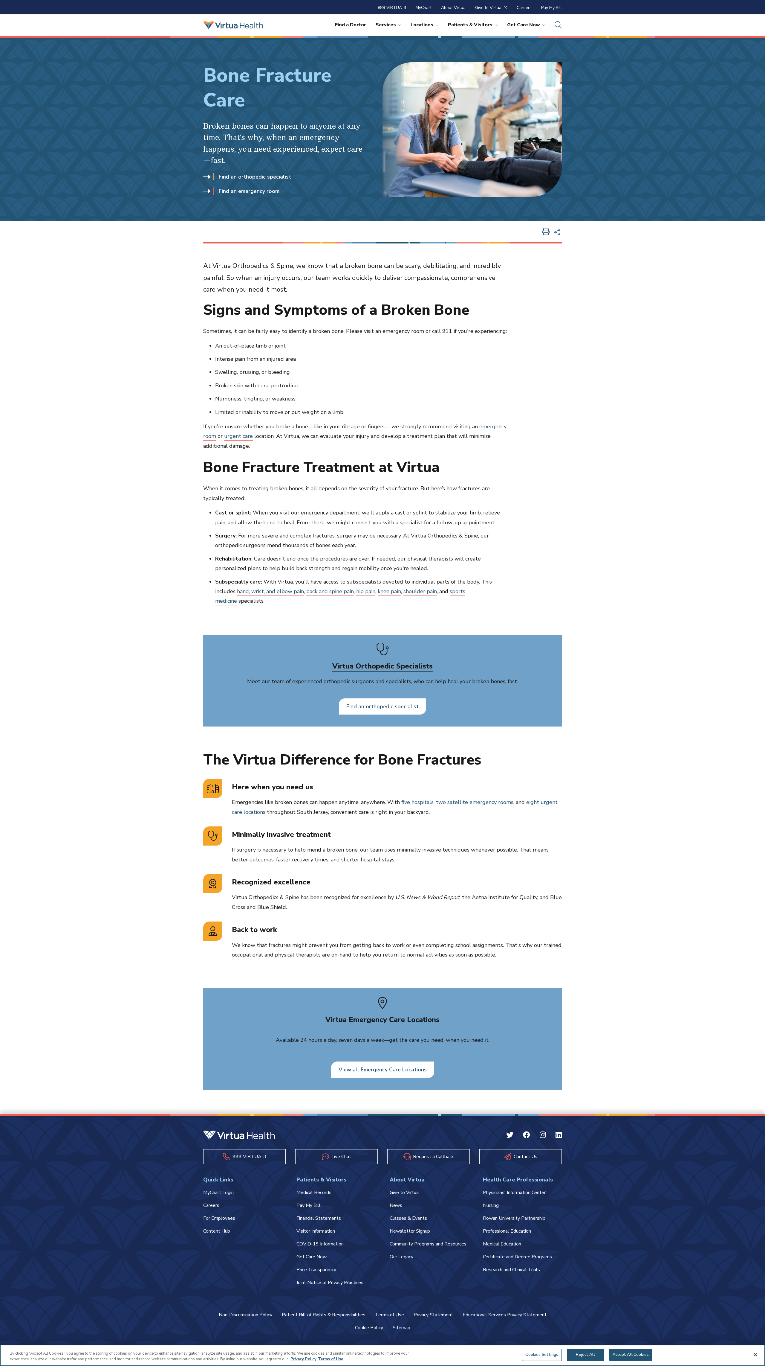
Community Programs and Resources (428, 1244)
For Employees (219, 1218)
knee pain (389, 591)
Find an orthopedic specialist (255, 176)
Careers (524, 7)
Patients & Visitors (470, 25)
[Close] (755, 1354)
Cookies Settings (541, 1354)
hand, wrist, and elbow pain (270, 591)
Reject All (585, 1354)
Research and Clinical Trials (511, 1269)
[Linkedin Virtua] (559, 1135)
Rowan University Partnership (514, 1218)
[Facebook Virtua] (526, 1135)
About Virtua (453, 7)
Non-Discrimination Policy (245, 1315)
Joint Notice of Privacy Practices (329, 1282)
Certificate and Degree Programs (517, 1257)
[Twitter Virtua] (509, 1135)
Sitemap (401, 1327)
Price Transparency (316, 1269)
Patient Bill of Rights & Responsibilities (323, 1315)
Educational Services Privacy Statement (505, 1315)
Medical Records (313, 1192)
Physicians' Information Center (514, 1192)
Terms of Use (389, 1315)
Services (386, 25)
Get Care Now (523, 25)
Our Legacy (401, 1257)
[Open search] (558, 25)
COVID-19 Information (320, 1244)
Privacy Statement (433, 1315)
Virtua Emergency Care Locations (382, 1019)
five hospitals (417, 802)
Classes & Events (408, 1218)
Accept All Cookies (631, 1354)
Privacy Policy (303, 1359)
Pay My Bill (551, 7)
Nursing (491, 1205)
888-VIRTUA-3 (392, 7)
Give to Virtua (488, 7)
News (396, 1205)
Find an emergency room (249, 191)
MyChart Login (218, 1192)
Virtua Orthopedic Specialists (382, 666)
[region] (382, 1355)
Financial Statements (318, 1218)
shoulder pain (420, 591)
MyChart (424, 7)
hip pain (365, 591)
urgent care (238, 436)
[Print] (546, 232)
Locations (422, 25)
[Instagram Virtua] (543, 1135)
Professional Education (507, 1231)
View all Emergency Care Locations (383, 1069)
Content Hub (216, 1231)
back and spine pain (330, 591)
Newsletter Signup (410, 1231)
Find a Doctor (350, 25)
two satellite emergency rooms (474, 802)
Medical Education (502, 1244)
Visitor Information (315, 1231)
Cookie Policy (369, 1327)
